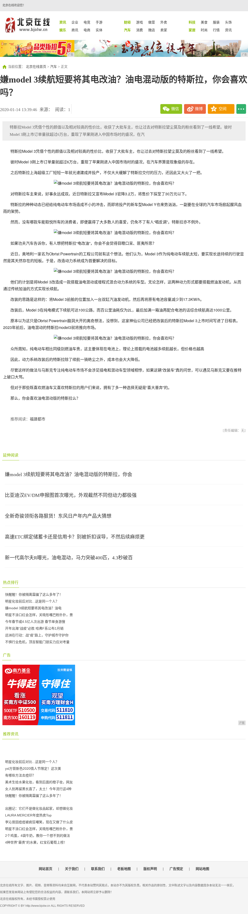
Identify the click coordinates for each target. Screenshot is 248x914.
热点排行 (10, 582)
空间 (222, 109)
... (241, 109)
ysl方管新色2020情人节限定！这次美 (33, 768)
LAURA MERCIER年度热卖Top (28, 815)
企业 (74, 22)
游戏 (139, 22)
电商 (87, 30)
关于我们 (71, 869)
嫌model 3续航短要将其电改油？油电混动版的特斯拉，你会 (68, 474)
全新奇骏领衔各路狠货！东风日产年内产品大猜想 (58, 516)
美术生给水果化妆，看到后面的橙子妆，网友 (39, 782)
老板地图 (124, 869)
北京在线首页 (36, 67)
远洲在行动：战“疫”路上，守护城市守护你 (37, 635)
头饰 (228, 22)
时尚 (204, 30)
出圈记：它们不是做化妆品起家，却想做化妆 (39, 808)
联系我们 (98, 869)
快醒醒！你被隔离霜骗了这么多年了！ (34, 594)
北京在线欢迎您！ (14, 5)
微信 (175, 109)
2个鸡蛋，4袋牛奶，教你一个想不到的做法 (37, 836)
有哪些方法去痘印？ (20, 775)
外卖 (163, 22)
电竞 (87, 22)
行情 (216, 30)
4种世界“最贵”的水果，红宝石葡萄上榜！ (36, 842)
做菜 (151, 22)
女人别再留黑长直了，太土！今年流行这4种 (38, 789)
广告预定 (176, 869)
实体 (99, 30)
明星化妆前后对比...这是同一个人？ (32, 601)
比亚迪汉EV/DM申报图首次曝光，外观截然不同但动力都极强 (71, 495)
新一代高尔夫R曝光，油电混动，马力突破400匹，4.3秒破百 (69, 557)
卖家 (163, 30)
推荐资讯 (10, 734)
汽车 (53, 67)
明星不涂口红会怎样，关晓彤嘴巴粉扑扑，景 (39, 615)
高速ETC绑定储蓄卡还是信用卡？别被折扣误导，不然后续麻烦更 (75, 537)
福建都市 (37, 419)
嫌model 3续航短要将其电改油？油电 (33, 608)
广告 (7, 655)
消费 (139, 30)
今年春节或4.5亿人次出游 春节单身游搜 (35, 622)
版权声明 (150, 869)
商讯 (74, 30)
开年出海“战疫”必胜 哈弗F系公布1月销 (34, 628)
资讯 (228, 30)
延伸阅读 (10, 455)
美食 (204, 22)
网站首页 (45, 869)
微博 (199, 109)
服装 (216, 22)
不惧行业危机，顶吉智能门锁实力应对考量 (37, 642)
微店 (151, 30)
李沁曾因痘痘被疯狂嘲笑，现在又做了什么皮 (39, 822)
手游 (99, 22)
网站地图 (202, 869)
